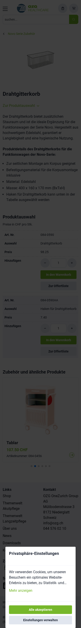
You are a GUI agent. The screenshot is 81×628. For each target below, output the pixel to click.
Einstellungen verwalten (40, 620)
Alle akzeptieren (40, 609)
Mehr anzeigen (20, 590)
